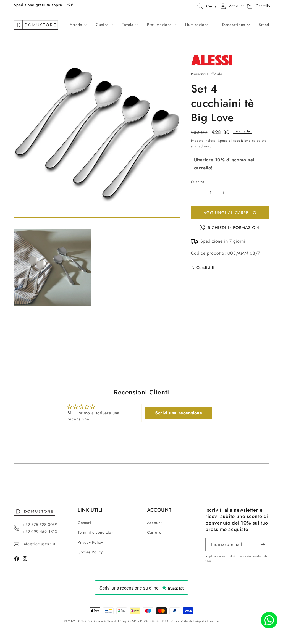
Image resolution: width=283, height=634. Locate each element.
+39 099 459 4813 (40, 531)
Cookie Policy (90, 552)
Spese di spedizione (234, 140)
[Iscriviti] (263, 544)
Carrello (154, 532)
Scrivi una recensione (178, 413)
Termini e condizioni (96, 532)
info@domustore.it (39, 544)
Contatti (84, 522)
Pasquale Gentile (206, 621)
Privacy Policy (90, 542)
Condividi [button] (205, 267)
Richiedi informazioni (234, 228)
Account (154, 522)
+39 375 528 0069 (40, 524)
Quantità (197, 182)
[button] (205, 6)
